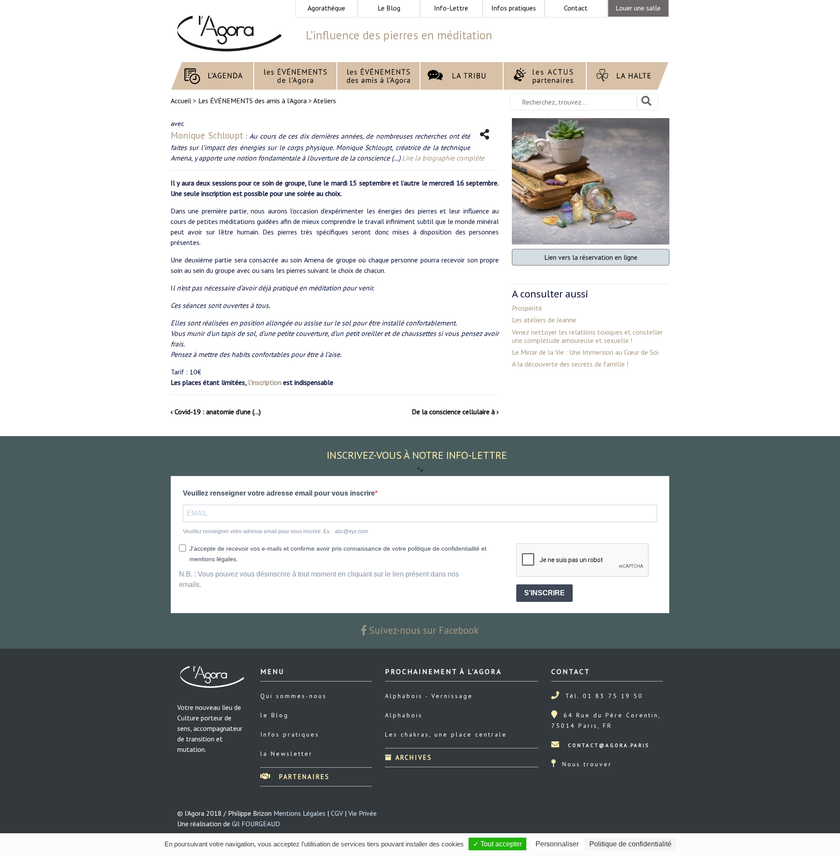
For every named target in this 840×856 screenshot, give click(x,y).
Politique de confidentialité (630, 844)
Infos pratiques (289, 734)
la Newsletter (286, 754)
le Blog (274, 715)
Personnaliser (557, 844)
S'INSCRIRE (544, 593)
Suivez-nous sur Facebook (423, 630)
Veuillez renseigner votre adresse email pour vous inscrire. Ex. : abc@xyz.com (275, 531)
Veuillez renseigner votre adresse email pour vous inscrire (279, 493)
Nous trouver (587, 764)
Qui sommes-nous (293, 696)
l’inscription (264, 382)
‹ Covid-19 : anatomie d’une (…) (216, 411)
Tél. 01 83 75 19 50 (604, 696)
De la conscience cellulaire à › (455, 411)
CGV (337, 813)
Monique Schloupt (207, 135)
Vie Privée (362, 813)
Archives (412, 757)
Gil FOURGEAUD (256, 823)
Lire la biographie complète (443, 158)
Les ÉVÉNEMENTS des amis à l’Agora (252, 100)
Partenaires (303, 776)
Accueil (182, 100)
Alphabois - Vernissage (429, 696)
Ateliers (324, 100)
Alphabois (404, 715)
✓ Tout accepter (497, 844)
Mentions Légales (299, 813)
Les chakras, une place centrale (446, 734)
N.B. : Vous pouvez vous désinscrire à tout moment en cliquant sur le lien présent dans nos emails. (319, 579)
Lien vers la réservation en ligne (590, 257)
